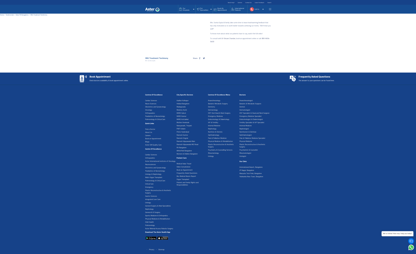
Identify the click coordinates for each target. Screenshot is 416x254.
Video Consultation (183, 166)
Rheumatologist (245, 153)
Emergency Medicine (215, 116)
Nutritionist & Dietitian (247, 132)
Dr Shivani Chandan (228, 38)
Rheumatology (213, 153)
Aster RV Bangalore (22, 15)
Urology (148, 202)
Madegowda (181, 106)
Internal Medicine (214, 125)
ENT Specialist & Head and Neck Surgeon (254, 113)
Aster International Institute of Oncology (160, 161)
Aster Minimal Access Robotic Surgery (159, 228)
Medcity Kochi (182, 110)
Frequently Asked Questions (187, 173)
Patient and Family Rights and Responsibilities (188, 183)
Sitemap (161, 249)
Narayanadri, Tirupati (184, 125)
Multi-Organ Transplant (153, 177)
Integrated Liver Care (152, 199)
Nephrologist (244, 128)
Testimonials (10, 15)
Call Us (257, 9)
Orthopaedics (150, 113)
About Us (148, 132)
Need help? (231, 3)
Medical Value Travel (184, 163)
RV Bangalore (181, 147)
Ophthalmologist (245, 135)
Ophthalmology (213, 135)
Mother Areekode (183, 122)
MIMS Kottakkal (182, 119)
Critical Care (149, 184)
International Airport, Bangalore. (251, 167)
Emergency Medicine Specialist (250, 116)
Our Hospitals (186, 9)
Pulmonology (150, 225)
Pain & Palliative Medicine (217, 138)
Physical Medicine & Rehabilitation (157, 218)
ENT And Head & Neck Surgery (219, 113)
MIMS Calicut (181, 113)
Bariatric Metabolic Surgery (218, 103)
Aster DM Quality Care (153, 144)
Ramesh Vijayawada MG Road (187, 144)
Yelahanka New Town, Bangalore (251, 176)
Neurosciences (150, 164)
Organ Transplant (183, 179)
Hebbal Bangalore (183, 103)
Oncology (148, 110)
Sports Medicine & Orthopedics (156, 215)
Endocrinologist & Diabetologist (251, 119)
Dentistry (211, 106)
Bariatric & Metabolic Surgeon (250, 103)
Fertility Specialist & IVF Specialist (251, 122)
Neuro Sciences (150, 103)
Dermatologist (244, 110)
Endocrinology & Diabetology (218, 119)
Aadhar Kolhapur (182, 100)
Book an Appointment (153, 138)
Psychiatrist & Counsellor (248, 150)
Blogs (147, 141)
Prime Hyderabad (183, 132)
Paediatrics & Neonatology (155, 116)
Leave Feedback (259, 3)
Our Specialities (204, 9)
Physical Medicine (245, 141)
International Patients (239, 9)
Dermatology (213, 110)
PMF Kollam (181, 128)
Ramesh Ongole (182, 138)
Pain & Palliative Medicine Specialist (252, 138)
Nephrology (149, 209)
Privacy (151, 249)
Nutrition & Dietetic (215, 132)
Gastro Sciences (151, 196)
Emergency (149, 187)
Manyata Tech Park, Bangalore (250, 173)
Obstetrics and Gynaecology (155, 106)
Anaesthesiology (214, 100)
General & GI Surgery (152, 212)
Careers (240, 3)
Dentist (242, 106)
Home (2, 15)
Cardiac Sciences (151, 100)
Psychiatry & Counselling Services (220, 150)
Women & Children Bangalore (187, 153)
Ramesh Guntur (182, 135)
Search (269, 3)
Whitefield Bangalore (184, 150)
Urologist (242, 156)
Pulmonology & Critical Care (155, 119)
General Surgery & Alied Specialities (158, 205)
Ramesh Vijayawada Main (186, 141)
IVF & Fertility (213, 122)
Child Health (149, 222)
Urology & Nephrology (153, 174)
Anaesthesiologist (246, 100)
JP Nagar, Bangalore (246, 170)
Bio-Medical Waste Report (186, 176)
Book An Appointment (222, 9)
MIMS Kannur (181, 116)
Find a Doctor (150, 129)
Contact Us (248, 3)
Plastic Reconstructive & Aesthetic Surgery (158, 191)
